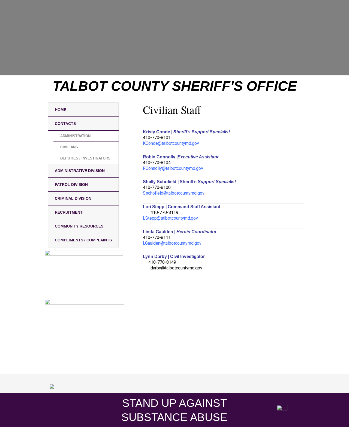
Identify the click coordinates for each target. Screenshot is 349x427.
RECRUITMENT (69, 212)
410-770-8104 (157, 162)
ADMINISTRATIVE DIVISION (80, 170)
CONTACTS (65, 123)
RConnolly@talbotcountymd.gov (173, 168)
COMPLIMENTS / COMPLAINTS (83, 240)
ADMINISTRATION (75, 136)
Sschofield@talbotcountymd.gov (173, 193)
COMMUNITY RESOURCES (79, 226)
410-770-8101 (157, 137)
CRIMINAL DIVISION (73, 198)
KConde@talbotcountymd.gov (171, 143)
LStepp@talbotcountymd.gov (170, 218)
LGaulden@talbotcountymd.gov (172, 243)
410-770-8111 (157, 237)
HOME (60, 109)
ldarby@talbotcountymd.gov (175, 268)
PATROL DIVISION (71, 184)
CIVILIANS (69, 147)
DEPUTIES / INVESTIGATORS (85, 158)
